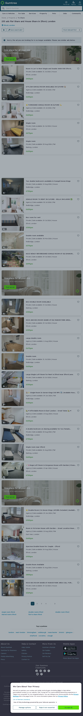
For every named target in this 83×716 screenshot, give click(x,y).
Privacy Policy (63, 696)
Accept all (68, 707)
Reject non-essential (47, 707)
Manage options (25, 707)
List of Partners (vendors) (21, 699)
